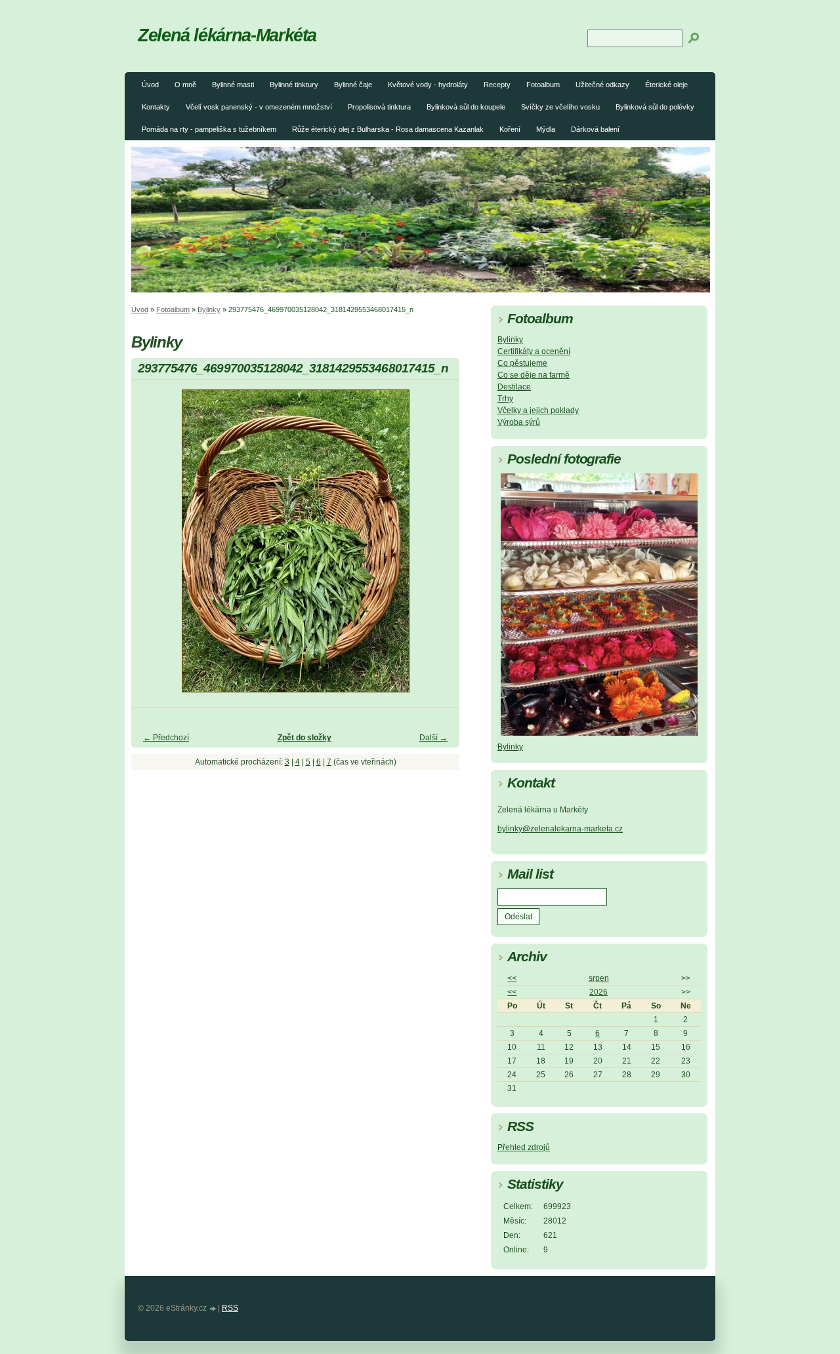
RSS (230, 1308)
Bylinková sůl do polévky (655, 107)
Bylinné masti (233, 85)
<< (511, 978)
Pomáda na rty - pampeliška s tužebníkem (209, 129)
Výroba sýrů (518, 422)
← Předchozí (166, 737)
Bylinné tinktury (294, 85)
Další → (433, 737)
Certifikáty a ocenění (533, 351)
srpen (599, 978)
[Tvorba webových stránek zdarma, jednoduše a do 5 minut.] (213, 1309)
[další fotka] (438, 546)
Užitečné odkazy (602, 85)
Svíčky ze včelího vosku (560, 107)
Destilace (514, 386)
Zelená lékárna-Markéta (227, 35)
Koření (509, 129)
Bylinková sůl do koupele (466, 107)
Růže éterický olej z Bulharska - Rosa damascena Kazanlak (388, 129)
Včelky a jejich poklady (538, 410)
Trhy (505, 398)
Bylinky (209, 309)
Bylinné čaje (353, 85)
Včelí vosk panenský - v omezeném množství (259, 107)
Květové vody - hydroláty (428, 85)
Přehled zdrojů (523, 1147)
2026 (598, 992)
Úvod (150, 85)
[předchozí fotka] (152, 546)
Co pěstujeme (522, 363)
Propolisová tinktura (379, 107)
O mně (185, 85)
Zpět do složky (304, 737)
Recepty (497, 85)
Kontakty (156, 107)
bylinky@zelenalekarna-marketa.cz (560, 828)
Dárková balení (595, 129)
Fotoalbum (543, 85)
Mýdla (545, 129)
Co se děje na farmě (533, 375)
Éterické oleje (666, 85)
